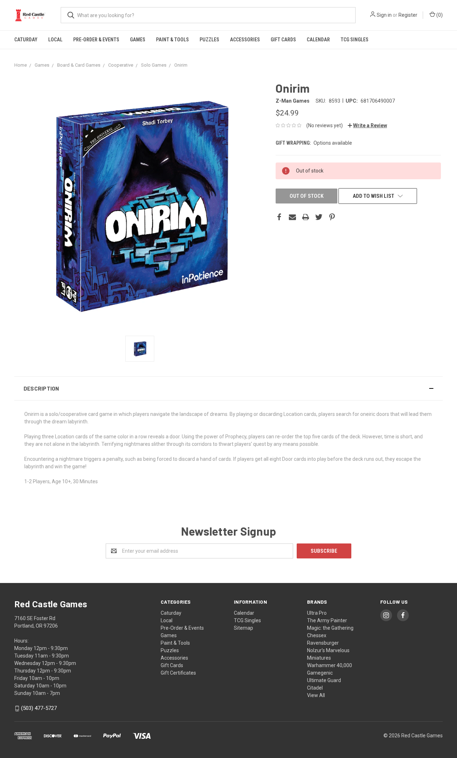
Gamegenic (320, 673)
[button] (228, 388)
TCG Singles (354, 39)
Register (407, 15)
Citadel (315, 688)
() (439, 15)
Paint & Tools (172, 39)
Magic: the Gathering (330, 628)
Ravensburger (323, 643)
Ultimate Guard (324, 680)
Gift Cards (283, 39)
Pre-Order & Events (96, 39)
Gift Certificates (178, 673)
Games (137, 39)
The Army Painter (327, 620)
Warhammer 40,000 (329, 665)
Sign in (384, 15)
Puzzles (209, 39)
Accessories (245, 39)
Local (55, 39)
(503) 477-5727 (39, 708)
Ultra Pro (317, 613)
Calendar (318, 39)
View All (316, 695)
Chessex (316, 635)
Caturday (25, 39)
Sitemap (243, 628)
